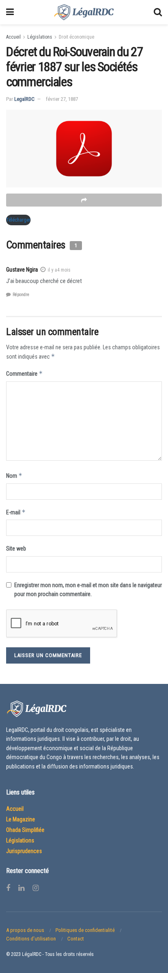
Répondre (21, 294)
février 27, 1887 (62, 99)
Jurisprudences (24, 851)
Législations (39, 37)
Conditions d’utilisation (31, 939)
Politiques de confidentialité (85, 930)
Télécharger (18, 220)
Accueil (13, 37)
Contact (75, 939)
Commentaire (24, 373)
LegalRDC (24, 99)
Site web (16, 548)
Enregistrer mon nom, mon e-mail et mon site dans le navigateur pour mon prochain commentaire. (88, 589)
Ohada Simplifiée (25, 830)
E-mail (16, 512)
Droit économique (76, 37)
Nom (14, 475)
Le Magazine (20, 819)
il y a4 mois (59, 270)
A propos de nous (25, 930)
